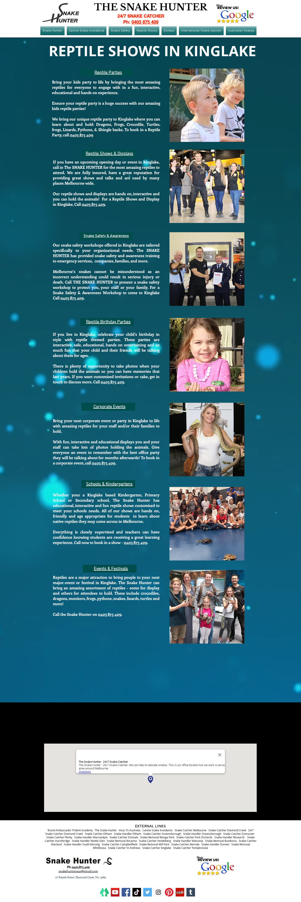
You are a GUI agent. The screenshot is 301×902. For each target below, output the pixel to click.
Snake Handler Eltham (127, 833)
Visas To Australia (129, 830)
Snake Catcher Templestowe (190, 848)
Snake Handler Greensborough (202, 833)
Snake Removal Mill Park (154, 844)
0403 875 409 (145, 22)
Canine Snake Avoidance (157, 830)
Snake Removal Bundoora (221, 841)
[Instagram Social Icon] (158, 892)
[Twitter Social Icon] (147, 892)
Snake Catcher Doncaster (239, 833)
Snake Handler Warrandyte (91, 837)
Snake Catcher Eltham (98, 833)
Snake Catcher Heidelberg (155, 841)
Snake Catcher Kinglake (156, 848)
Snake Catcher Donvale (124, 837)
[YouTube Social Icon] (115, 892)
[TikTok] (136, 892)
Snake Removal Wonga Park (157, 837)
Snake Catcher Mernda (185, 844)
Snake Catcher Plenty (59, 837)
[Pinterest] (169, 892)
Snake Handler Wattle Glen (88, 841)
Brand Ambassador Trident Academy (70, 830)
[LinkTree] (104, 892)
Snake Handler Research (229, 837)
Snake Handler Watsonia (188, 841)
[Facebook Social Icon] (126, 892)
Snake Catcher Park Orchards (194, 837)
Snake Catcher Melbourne (190, 830)
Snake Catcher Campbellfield (119, 844)
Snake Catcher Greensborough (162, 833)
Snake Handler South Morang (82, 844)
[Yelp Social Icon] (180, 892)
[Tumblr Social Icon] (190, 892)
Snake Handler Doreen (215, 844)
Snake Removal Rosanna (122, 841)
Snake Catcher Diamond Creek (227, 830)
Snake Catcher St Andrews (124, 848)
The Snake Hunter (106, 830)
